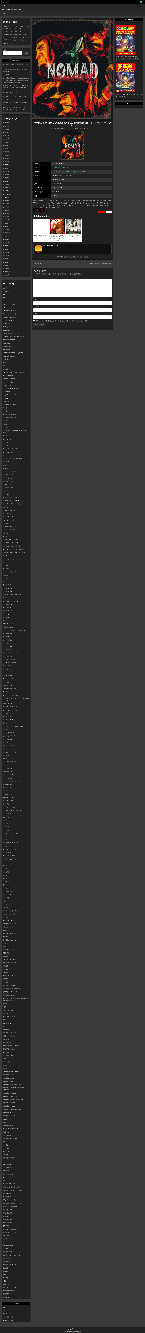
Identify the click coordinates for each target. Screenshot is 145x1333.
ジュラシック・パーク (9, 662)
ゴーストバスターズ (9, 604)
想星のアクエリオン (9, 1016)
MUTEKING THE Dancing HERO (13, 353)
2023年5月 (6, 249)
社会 (4, 1161)
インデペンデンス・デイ (10, 497)
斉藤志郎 (61, 172)
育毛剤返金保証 (7, 1213)
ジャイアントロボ (8, 656)
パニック (5, 791)
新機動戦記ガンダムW (9, 1049)
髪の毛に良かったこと (9, 1284)
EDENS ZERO (7, 330)
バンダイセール (7, 784)
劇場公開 (5, 937)
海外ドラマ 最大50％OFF (10, 1129)
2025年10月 (6, 155)
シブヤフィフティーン (9, 643)
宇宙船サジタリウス (9, 995)
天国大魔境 (6, 953)
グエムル (5, 575)
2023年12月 (6, 226)
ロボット (5, 907)
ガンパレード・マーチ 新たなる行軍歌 (14, 549)
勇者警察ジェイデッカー (10, 940)
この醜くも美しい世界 (9, 405)
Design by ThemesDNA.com (72, 1331)
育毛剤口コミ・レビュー (10, 1200)
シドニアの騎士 (7, 640)
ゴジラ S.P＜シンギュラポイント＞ (13, 601)
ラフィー (5, 885)
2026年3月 (6, 139)
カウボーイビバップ (9, 530)
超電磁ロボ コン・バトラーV (11, 1232)
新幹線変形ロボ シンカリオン (11, 1046)
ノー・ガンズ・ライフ (9, 762)
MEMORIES (6, 343)
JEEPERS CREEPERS (9, 340)
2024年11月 (6, 191)
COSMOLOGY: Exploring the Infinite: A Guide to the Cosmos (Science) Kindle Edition (127, 59)
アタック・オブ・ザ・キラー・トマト (14, 458)
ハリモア (5, 765)
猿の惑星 (5, 1145)
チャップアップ (7, 716)
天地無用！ (6, 956)
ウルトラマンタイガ (9, 520)
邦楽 (4, 1242)
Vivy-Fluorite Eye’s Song (10, 395)
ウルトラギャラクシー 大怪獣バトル (13, 504)
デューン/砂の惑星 (8, 733)
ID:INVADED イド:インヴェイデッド (13, 336)
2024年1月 (6, 223)
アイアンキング (7, 436)
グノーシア (6, 578)
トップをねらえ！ (8, 739)
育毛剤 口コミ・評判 (9, 1184)
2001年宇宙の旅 (7, 291)
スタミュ (5, 672)
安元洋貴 (75, 172)
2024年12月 (6, 187)
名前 (35, 300)
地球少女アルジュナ (9, 950)
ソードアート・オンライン (10, 695)
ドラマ (5, 758)
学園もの (5, 972)
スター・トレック (8, 679)
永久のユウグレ (7, 1119)
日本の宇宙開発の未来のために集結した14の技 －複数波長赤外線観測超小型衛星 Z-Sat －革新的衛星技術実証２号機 (16, 80)
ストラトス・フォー (9, 682)
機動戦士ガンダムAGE (9, 1093)
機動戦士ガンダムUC (9, 1103)
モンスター (6, 882)
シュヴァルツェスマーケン (10, 653)
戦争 (4, 1026)
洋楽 (4, 1122)
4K (4, 298)
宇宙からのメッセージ (9, 976)
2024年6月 (6, 207)
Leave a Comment (74, 128)
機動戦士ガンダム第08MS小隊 (12, 1109)
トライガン (6, 742)
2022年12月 (6, 265)
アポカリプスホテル (9, 471)
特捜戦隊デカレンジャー (10, 1138)
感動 (4, 1020)
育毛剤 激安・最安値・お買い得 (12, 1187)
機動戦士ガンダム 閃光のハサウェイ (13, 1084)
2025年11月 (6, 152)
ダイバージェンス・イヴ (10, 710)
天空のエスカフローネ (9, 959)
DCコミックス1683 (8, 320)
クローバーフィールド (9, 572)
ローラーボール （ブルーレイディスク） (14, 34)
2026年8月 (6, 123)
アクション (6, 445)
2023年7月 (6, 243)
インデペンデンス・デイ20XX (12, 500)
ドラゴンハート (7, 755)
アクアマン (6, 442)
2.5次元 (5, 288)
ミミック (5, 865)
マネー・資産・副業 (9, 856)
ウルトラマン (7, 507)
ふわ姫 (5, 424)
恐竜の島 (5, 1013)
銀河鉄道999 (7, 1261)
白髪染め (5, 1155)
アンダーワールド (8, 488)
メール (36, 307)
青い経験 (5, 1271)
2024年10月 (6, 194)
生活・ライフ (7, 1151)
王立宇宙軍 (6, 1148)
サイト (35, 314)
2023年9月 (6, 236)
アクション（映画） (9, 452)
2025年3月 (6, 178)
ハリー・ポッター (8, 768)
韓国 (4, 1281)
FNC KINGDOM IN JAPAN (11, 333)
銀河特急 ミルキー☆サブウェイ (12, 1255)
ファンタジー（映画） (9, 807)
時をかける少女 (7, 1062)
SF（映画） (6, 369)
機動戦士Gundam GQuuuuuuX (12, 1072)
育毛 (4, 1180)
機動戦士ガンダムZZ (9, 1106)
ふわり (5, 421)
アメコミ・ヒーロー (9, 475)
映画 (4, 1059)
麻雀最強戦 (6, 1297)
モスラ (5, 878)
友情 (4, 946)
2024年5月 (6, 210)
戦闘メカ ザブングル (9, 1036)
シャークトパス (7, 646)
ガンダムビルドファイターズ (11, 546)
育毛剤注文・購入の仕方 (10, 1206)
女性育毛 (5, 966)
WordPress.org (8, 1320)
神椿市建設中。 (7, 1164)
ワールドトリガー (8, 917)
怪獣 (4, 1007)
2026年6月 (6, 129)
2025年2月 (6, 181)
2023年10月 (6, 233)
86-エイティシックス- (9, 304)
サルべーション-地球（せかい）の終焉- (14, 630)
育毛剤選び (6, 1216)
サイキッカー (7, 607)
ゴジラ (5, 598)
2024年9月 (6, 197)
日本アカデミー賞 (8, 1055)
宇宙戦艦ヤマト (7, 982)
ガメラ (5, 536)
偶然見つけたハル (8, 930)
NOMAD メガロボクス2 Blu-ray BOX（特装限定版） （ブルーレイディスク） (73, 124)
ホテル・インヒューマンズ (10, 833)
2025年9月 (6, 158)
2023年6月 (6, 246)
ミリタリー (6, 869)
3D (4, 294)
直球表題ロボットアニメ (10, 1158)
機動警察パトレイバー (9, 1116)
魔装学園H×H (7, 1294)
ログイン (5, 1310)
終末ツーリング (7, 1167)
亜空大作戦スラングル (9, 920)
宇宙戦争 (5, 979)
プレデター (6, 826)
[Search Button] (141, 2)
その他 (5, 408)
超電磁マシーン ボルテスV (10, 1229)
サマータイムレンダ (9, 624)
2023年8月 (6, 239)
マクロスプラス (7, 846)
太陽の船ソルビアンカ (9, 963)
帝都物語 (5, 1003)
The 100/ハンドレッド (9, 382)
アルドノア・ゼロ (8, 481)
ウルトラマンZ (7, 513)
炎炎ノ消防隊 (7, 1135)
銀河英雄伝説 (7, 1258)
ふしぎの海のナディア (9, 417)
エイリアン (6, 523)
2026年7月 (6, 126)
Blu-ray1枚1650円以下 (9, 311)
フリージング (7, 814)
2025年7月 (6, 165)
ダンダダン (6, 713)
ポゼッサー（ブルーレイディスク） (13, 31)
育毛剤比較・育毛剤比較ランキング (13, 1203)
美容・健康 (6, 1171)
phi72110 (53, 128)
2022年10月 (6, 272)
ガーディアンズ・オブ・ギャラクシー (14, 552)
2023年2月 (6, 259)
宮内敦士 (82, 172)
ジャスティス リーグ (9, 659)
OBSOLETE (6, 359)
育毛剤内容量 (7, 1193)
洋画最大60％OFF (8, 1125)
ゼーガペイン (7, 692)
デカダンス (6, 729)
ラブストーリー (7, 891)
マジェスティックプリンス (10, 849)
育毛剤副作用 (7, 1197)
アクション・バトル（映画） (11, 449)
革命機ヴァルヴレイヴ (9, 1278)
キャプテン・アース (9, 559)
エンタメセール (7, 526)
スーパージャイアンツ (9, 688)
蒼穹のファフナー (8, 1223)
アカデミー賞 (7, 439)
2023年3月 (6, 256)
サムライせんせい (8, 627)
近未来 (5, 1239)
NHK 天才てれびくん (9, 356)
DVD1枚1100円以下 (8, 327)
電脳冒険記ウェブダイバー (10, 1265)
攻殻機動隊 (6, 1039)
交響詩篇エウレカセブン (10, 924)
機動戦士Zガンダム (8, 1078)
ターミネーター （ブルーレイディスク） (14, 96)
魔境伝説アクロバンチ (9, 1287)
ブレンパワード (7, 820)
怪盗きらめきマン (8, 1010)
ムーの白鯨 (6, 872)
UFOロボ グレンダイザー (10, 385)
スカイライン (7, 669)
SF (4, 366)
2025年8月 (6, 162)
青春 (4, 1274)
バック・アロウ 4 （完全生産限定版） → (101, 263)
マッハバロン (7, 852)
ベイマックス (7, 830)
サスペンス (6, 620)
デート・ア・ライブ (9, 736)
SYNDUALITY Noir (9, 379)
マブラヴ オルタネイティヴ (11, 859)
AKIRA (5, 307)
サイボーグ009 (7, 614)
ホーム (5, 2)
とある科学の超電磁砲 (9, 414)
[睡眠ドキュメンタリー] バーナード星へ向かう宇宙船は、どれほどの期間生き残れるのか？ (15, 87)
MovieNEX (6, 349)
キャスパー (6, 556)
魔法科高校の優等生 (9, 1291)
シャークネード (7, 649)
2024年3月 (6, 217)
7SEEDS (5, 301)
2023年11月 (6, 230)
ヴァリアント (7, 75)
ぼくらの (5, 427)
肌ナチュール (7, 1177)
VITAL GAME (7, 392)
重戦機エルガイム (8, 1245)
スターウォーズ (7, 675)
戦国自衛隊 (6, 1029)
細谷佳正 (54, 172)
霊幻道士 (5, 1268)
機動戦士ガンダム (8, 1081)
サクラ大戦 (6, 617)
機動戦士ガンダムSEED (10, 1096)
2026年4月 (6, 136)
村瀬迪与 (68, 172)
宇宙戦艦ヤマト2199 (9, 985)
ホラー (5, 836)
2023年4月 (6, 252)
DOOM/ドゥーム (8, 324)
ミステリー (6, 862)
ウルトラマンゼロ (8, 517)
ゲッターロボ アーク (9, 588)
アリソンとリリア (8, 478)
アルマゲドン (7, 484)
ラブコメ (5, 888)
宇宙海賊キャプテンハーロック (12, 988)
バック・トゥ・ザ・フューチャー (12, 781)
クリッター (6, 565)
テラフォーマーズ (8, 720)
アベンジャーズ (7, 468)
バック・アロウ (7, 778)
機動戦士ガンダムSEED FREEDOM (13, 1099)
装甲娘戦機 (6, 1226)
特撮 (4, 1142)
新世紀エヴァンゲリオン (10, 1042)
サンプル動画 (7, 637)
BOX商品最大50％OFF (9, 317)
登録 (4, 1307)
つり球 (5, 411)
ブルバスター (7, 817)
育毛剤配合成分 (7, 1219)
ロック (5, 904)
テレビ (5, 723)
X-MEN (5, 398)
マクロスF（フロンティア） (11, 843)
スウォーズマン (7, 666)
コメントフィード (8, 1317)
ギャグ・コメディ (8, 562)
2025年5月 (6, 171)
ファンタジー (7, 804)
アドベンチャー (7, 462)
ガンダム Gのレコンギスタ (10, 539)
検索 (4, 50)
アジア (5, 455)
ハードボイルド (7, 771)
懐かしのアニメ (7, 1023)
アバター (5, 465)
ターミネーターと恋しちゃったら (12, 707)
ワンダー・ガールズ (9, 914)
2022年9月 (6, 275)
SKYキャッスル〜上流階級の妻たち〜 (14, 372)
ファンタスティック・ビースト (12, 810)
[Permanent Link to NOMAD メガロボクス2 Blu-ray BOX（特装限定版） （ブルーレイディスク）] (72, 69)
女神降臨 (5, 969)
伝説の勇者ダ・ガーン (9, 927)
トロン (5, 749)
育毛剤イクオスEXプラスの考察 (12, 1190)
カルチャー (6, 533)
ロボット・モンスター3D (10, 43)
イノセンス (6, 494)
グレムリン (6, 581)
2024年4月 (6, 213)
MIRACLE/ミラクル (9, 346)
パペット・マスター (9, 794)
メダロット (6, 875)
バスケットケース (8, 775)
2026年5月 (6, 132)
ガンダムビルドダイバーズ (10, 543)
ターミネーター (7, 99)
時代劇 (5, 1065)
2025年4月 (6, 175)
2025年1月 (6, 184)
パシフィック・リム (9, 788)
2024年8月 (6, 200)
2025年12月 (6, 149)
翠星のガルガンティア (9, 1174)
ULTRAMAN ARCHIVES (10, 388)
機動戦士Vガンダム (8, 1075)
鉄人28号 (5, 1248)
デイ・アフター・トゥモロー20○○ (13, 726)
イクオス (5, 491)
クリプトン (6, 569)
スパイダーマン (7, 685)
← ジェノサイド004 (38, 263)
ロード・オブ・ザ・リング (10, 911)
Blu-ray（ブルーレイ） (10, 314)
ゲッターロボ (7, 585)
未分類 (5, 1068)
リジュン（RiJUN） (9, 895)
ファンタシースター (9, 801)
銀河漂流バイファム (9, 1252)
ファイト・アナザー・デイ (10, 93)
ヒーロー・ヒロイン (9, 797)
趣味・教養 (6, 1236)
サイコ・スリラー (8, 611)
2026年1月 (6, 145)
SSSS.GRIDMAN (8, 375)
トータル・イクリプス (9, 752)
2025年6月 (6, 168)
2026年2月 (6, 142)
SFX (3, 6)
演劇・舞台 (6, 1132)
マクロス (5, 839)
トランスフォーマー (9, 746)
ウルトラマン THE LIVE (10, 510)
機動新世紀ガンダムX (9, 1112)
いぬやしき (6, 401)
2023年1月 (6, 262)
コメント (36, 277)
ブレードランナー (8, 823)
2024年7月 (6, 204)
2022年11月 (6, 268)
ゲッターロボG (7, 591)
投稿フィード (7, 1314)
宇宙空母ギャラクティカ (10, 992)
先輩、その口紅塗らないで (10, 933)
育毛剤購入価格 (7, 1210)
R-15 (4, 362)
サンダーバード (7, 633)
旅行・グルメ (7, 1052)
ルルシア (5, 901)
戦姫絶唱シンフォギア (9, 1033)
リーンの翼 (6, 898)
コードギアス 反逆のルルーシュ (12, 594)
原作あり (5, 943)
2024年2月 (6, 220)
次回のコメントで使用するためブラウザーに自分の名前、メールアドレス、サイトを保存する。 (63, 321)
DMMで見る (39, 210)
